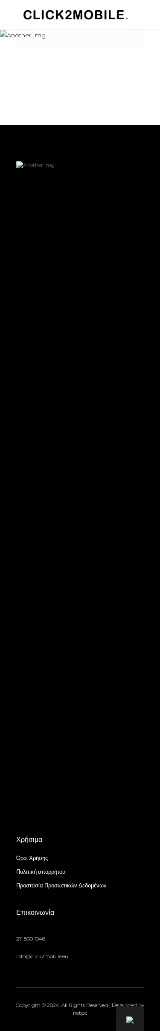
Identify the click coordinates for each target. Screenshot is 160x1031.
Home (29, 42)
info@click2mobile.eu (42, 956)
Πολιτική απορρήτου (40, 871)
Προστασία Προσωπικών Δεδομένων (61, 885)
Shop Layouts (64, 42)
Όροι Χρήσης (32, 857)
